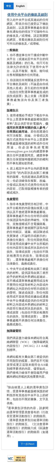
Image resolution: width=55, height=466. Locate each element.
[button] (27, 444)
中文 (8, 6)
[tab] (9, 6)
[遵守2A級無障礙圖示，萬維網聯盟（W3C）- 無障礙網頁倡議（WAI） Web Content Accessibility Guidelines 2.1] (16, 458)
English (20, 6)
